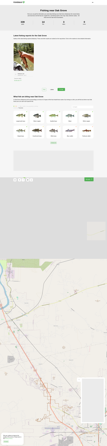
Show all (53, 142)
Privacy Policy (9, 438)
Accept (6, 441)
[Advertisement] (53, 161)
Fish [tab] (44, 89)
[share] (14, 179)
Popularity (20, 107)
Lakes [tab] (52, 89)
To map (61, 89)
